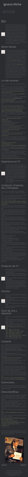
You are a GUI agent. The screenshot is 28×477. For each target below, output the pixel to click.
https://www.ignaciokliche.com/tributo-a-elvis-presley (13, 158)
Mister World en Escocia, (15, 60)
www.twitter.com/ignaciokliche (12, 473)
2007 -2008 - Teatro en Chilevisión (13, 333)
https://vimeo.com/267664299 (17, 94)
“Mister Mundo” (20, 64)
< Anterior (4, 465)
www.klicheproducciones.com (8, 124)
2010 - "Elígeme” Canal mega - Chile (13, 336)
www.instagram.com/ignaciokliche (13, 470)
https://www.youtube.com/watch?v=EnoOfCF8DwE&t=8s (13, 145)
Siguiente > (23, 465)
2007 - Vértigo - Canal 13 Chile (12, 329)
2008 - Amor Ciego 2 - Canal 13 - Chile (14, 332)
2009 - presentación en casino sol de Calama (11, 357)
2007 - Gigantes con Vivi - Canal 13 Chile (14, 331)
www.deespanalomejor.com (15, 126)
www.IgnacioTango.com (6, 121)
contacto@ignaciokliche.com (14, 475)
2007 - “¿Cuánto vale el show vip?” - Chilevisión (16, 335)
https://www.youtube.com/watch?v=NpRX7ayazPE (12, 106)
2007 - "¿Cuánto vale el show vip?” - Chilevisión (11, 349)
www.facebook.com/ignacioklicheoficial (13, 472)
